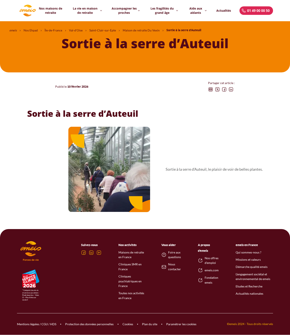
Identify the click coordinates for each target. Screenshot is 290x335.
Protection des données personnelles (89, 324)
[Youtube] (98, 252)
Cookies (127, 324)
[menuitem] (50, 10)
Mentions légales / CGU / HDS (36, 324)
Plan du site (149, 324)
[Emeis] (27, 10)
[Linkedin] (91, 252)
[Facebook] (83, 252)
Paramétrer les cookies (181, 324)
